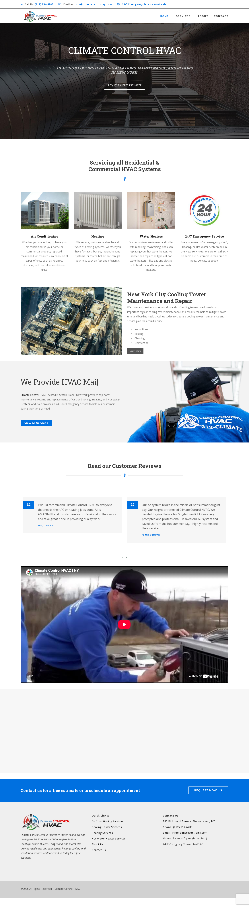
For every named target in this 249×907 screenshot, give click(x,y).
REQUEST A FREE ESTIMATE (124, 85)
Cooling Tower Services (107, 835)
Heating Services (102, 841)
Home (164, 16)
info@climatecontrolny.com (189, 841)
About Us (98, 853)
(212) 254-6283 (182, 835)
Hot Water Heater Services (109, 847)
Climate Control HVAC (33, 403)
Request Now (205, 799)
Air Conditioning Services (107, 830)
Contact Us (99, 858)
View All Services (36, 431)
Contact (221, 16)
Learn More (135, 350)
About (203, 16)
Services (183, 16)
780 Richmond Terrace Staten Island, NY (189, 830)
